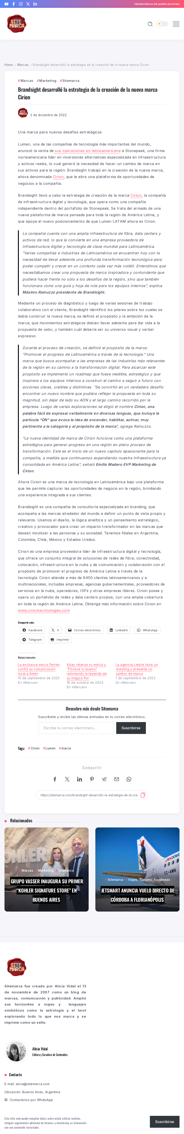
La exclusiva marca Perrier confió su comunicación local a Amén (39, 669)
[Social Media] (6, 4)
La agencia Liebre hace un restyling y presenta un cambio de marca (137, 669)
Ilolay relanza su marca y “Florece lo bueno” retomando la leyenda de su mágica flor (87, 671)
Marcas (23, 65)
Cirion (35, 748)
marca (66, 748)
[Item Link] (46, 869)
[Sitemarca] (16, 23)
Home (8, 65)
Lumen (51, 748)
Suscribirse (131, 728)
